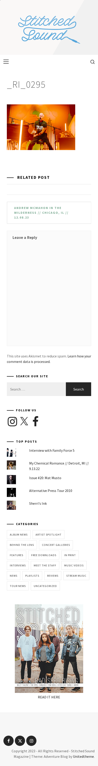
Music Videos (74, 565)
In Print (70, 555)
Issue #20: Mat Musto (45, 477)
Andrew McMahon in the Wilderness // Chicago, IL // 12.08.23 (41, 212)
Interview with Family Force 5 (52, 450)
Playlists (32, 575)
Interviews (18, 565)
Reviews (52, 575)
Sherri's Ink (38, 503)
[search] (91, 62)
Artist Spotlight (49, 534)
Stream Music (76, 575)
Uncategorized (45, 586)
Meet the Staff (45, 565)
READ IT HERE (49, 697)
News (13, 575)
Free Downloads (43, 555)
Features (16, 555)
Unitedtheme (83, 756)
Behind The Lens (22, 545)
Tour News (18, 586)
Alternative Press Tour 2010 (50, 490)
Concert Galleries (56, 545)
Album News (19, 534)
